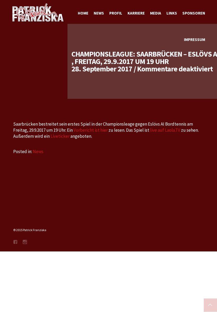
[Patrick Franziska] (38, 13)
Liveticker (60, 136)
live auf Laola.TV (165, 130)
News (38, 151)
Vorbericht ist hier (91, 130)
